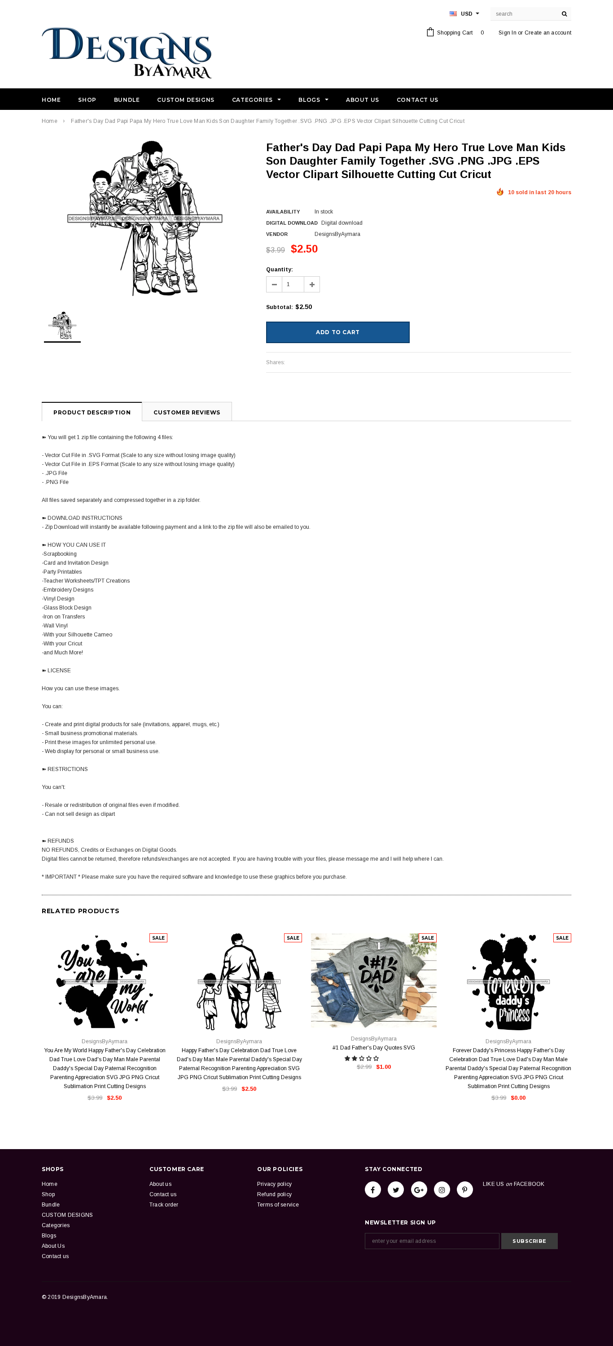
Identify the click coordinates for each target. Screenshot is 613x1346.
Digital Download (292, 223)
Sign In (508, 33)
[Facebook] (373, 1189)
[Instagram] (442, 1189)
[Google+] (419, 1189)
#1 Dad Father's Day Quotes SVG (374, 1048)
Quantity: (279, 269)
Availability (283, 211)
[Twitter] (396, 1189)
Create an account (548, 33)
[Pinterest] (465, 1189)
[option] (145, 218)
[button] (362, 1058)
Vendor (277, 234)
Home (49, 121)
